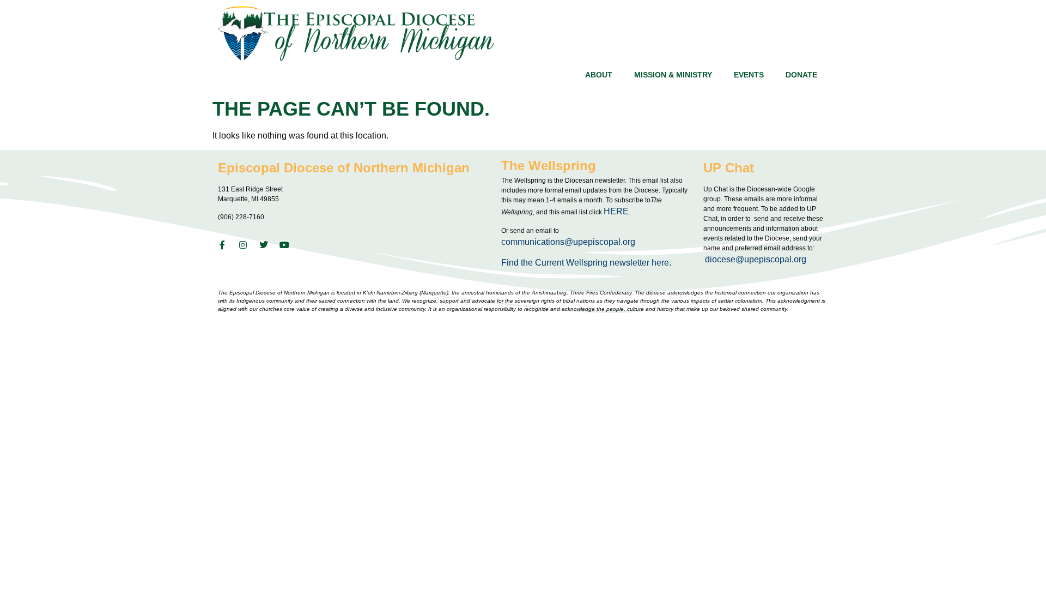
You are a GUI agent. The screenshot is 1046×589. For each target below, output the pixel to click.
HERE (616, 211)
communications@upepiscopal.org (568, 242)
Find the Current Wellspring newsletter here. (587, 262)
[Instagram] (243, 245)
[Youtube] (284, 245)
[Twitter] (263, 245)
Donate (801, 74)
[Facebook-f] (222, 245)
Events (749, 74)
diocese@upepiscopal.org (755, 259)
